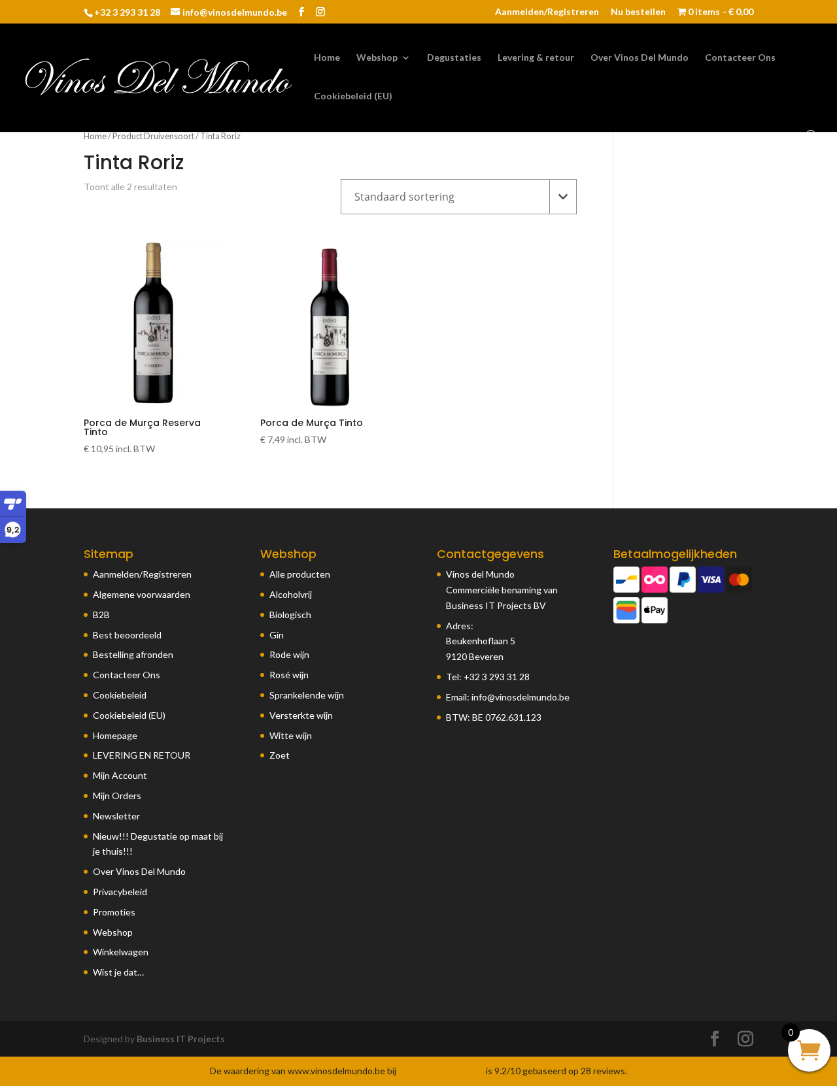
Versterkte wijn (301, 715)
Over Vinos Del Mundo (639, 58)
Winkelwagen (120, 951)
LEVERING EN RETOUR (141, 755)
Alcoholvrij (290, 594)
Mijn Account (120, 775)
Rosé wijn (289, 674)
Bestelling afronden (133, 654)
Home (327, 58)
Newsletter (116, 815)
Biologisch (290, 614)
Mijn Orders (117, 795)
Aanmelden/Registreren (547, 12)
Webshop (377, 58)
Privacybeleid (120, 891)
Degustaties (454, 58)
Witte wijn (290, 735)
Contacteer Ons (740, 58)
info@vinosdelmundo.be (520, 696)
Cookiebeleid (119, 694)
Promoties (114, 911)
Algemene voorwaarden (141, 594)
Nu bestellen (638, 12)
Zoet (279, 755)
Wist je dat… (118, 972)
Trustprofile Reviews (441, 1070)
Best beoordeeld (127, 634)
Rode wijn (289, 654)
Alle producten (299, 574)
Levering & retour (536, 58)
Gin (276, 634)
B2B (101, 614)
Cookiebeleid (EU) (353, 96)
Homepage (115, 735)
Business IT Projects (181, 1038)
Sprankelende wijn (306, 694)
